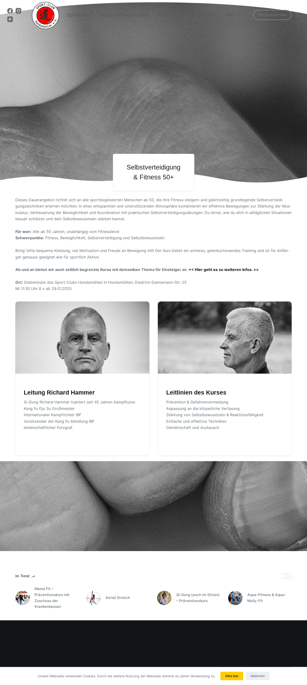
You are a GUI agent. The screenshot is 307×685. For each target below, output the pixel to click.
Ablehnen (257, 676)
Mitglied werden (272, 15)
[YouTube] (10, 19)
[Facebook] (10, 11)
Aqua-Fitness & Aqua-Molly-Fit (266, 597)
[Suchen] (298, 15)
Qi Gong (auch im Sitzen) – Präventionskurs (198, 597)
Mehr (230, 15)
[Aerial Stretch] (93, 598)
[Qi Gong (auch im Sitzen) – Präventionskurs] (164, 598)
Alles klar (231, 676)
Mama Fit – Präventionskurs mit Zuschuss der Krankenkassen (52, 597)
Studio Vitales (171, 15)
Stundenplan (79, 15)
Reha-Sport (205, 15)
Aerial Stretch (118, 597)
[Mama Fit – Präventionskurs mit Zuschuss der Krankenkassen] (22, 598)
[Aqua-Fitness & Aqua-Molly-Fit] (235, 598)
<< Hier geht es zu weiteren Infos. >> (224, 269)
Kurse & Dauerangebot (124, 15)
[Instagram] (18, 11)
